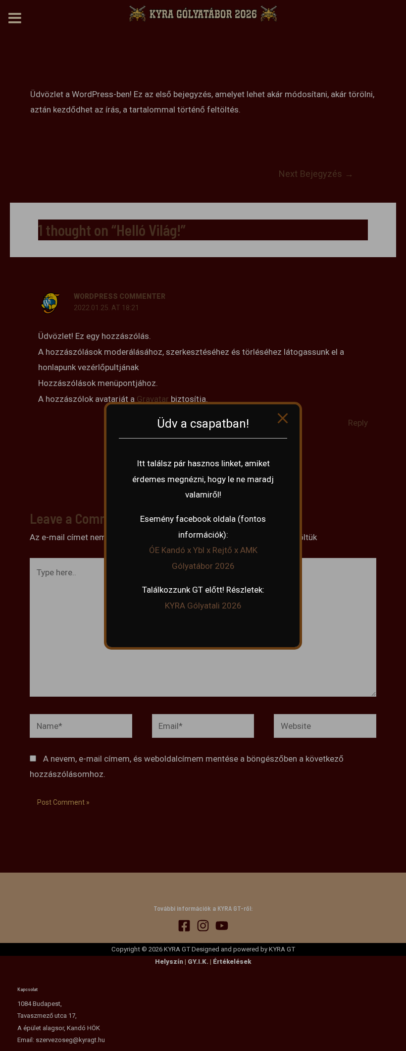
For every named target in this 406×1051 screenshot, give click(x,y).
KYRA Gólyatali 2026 (203, 605)
